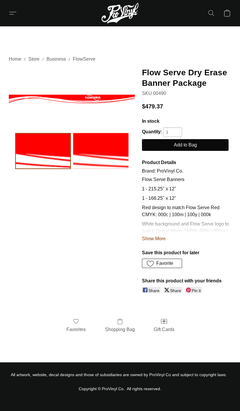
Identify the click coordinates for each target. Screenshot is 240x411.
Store (34, 59)
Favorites (76, 329)
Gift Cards (164, 329)
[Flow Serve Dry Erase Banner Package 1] (101, 151)
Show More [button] (154, 238)
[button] (120, 13)
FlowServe (84, 59)
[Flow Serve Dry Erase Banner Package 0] (43, 151)
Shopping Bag (120, 329)
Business (56, 59)
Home (15, 59)
